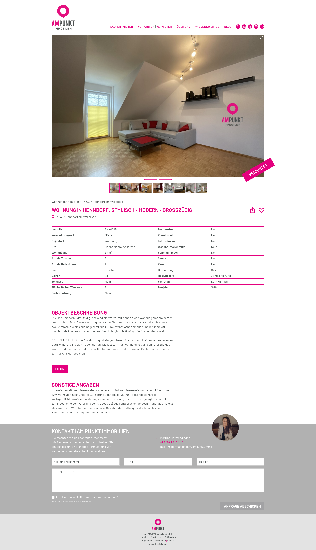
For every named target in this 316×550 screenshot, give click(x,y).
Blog (227, 26)
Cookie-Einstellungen (158, 543)
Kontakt (171, 540)
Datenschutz (160, 540)
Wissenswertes (207, 26)
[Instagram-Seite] (256, 26)
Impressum (147, 540)
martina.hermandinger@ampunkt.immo (186, 446)
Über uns (183, 26)
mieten (75, 201)
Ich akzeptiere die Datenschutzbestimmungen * (87, 497)
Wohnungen (59, 201)
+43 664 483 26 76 (171, 442)
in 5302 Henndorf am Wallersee (103, 201)
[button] (261, 37)
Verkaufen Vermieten (155, 26)
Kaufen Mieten (121, 26)
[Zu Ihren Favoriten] (262, 26)
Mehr (59, 369)
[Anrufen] (238, 26)
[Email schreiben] (244, 26)
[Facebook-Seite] (250, 26)
